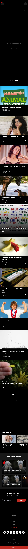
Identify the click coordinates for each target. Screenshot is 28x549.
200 (5, 395)
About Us (14, 512)
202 (10, 395)
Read (25, 111)
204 (16, 395)
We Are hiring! (14, 527)
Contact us (14, 515)
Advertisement (14, 521)
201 (7, 395)
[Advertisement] (14, 63)
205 (19, 395)
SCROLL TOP (14, 547)
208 (26, 395)
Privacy (14, 524)
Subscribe (22, 500)
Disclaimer (14, 518)
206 (21, 395)
